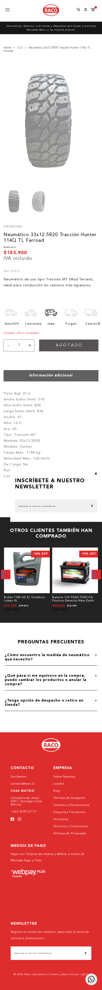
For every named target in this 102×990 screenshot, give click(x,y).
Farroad (13, 227)
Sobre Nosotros (64, 776)
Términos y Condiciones (70, 826)
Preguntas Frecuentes (69, 812)
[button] (5, 574)
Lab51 (84, 974)
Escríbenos (18, 776)
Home (7, 47)
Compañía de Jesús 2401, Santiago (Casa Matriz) (26, 801)
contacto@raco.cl (22, 783)
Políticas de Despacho (69, 798)
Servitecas (61, 819)
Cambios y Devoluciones (71, 805)
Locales (58, 783)
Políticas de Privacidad (69, 833)
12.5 (20, 47)
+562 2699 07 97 (24, 811)
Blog (56, 791)
